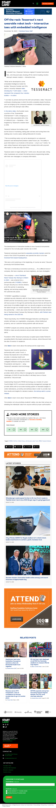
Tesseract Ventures (46, 441)
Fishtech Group (21, 441)
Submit (9, 797)
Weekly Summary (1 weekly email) (17, 793)
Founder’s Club (7, 765)
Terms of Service (6, 806)
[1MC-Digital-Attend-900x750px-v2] (28, 589)
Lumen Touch (35, 441)
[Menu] (37, 3)
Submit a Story (7, 772)
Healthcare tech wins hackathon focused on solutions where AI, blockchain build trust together (13, 663)
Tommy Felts (10, 700)
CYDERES (10, 441)
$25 (32, 429)
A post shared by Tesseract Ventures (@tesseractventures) (22, 207)
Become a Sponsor (8, 770)
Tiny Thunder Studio (28, 804)
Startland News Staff (26, 31)
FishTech (15, 441)
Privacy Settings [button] (37, 804)
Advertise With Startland (9, 768)
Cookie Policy (51, 804)
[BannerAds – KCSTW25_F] (28, 11)
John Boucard (28, 441)
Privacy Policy (44, 804)
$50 (43, 429)
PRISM (40, 441)
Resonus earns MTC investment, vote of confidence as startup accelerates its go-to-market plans (15, 694)
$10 (21, 429)
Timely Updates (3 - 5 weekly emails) (17, 791)
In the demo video (10, 111)
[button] (33, 3)
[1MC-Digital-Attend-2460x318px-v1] (28, 454)
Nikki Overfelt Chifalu (36, 666)
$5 (9, 429)
